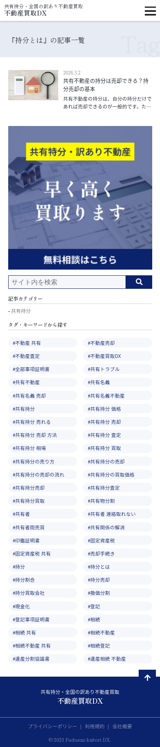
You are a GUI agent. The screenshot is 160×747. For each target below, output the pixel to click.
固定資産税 (102, 540)
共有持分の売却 (107, 461)
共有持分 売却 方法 (36, 434)
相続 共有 (25, 632)
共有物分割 (102, 500)
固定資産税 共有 (33, 553)
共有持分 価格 (105, 408)
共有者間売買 (30, 527)
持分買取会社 (30, 592)
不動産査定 (27, 355)
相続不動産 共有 (33, 645)
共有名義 (100, 381)
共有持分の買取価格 (112, 474)
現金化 (22, 606)
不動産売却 (102, 342)
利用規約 (95, 725)
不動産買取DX (105, 355)
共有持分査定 (105, 487)
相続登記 (100, 645)
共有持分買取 (30, 500)
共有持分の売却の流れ (39, 474)
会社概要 (122, 725)
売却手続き (102, 553)
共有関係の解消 (107, 527)
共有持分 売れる (33, 421)
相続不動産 (102, 632)
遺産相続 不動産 (108, 658)
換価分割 (100, 592)
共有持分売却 (30, 487)
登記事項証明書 (32, 619)
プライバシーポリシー (53, 725)
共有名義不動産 (107, 395)
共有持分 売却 (105, 421)
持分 (20, 566)
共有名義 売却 (30, 395)
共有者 (22, 513)
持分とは (100, 566)
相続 (95, 619)
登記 (95, 606)
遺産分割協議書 (32, 658)
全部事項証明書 (32, 368)
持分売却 (100, 579)
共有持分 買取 (105, 447)
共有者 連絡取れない (113, 513)
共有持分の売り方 (35, 461)
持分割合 (25, 579)
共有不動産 (27, 381)
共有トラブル (105, 368)
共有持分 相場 (30, 447)
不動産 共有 (28, 342)
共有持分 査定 (105, 434)
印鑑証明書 (27, 540)
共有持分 (21, 311)
